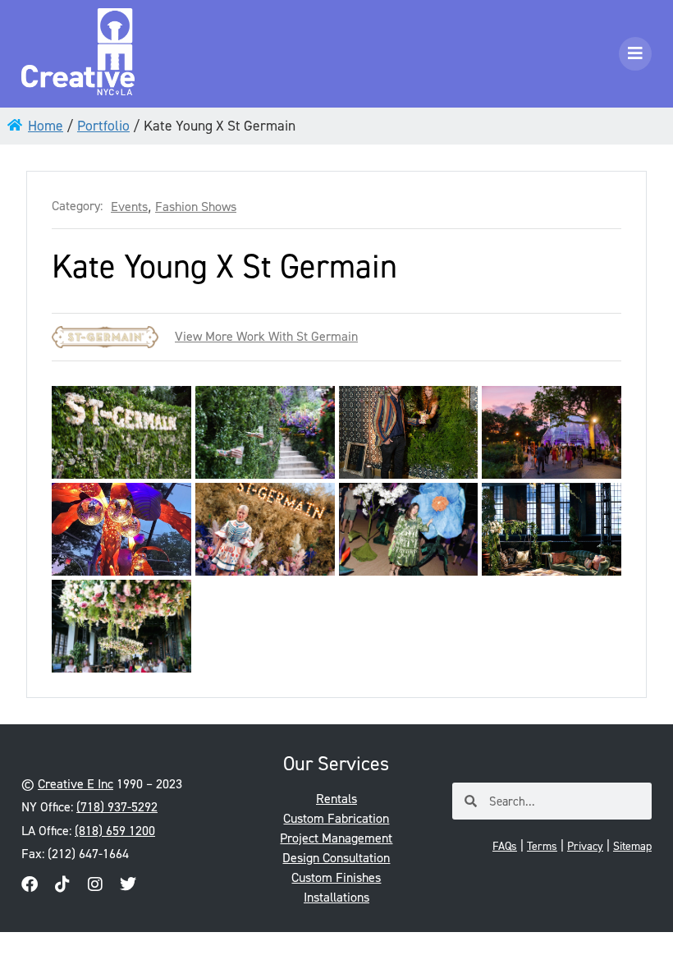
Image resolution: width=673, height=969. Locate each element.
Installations (336, 897)
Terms (542, 846)
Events (129, 207)
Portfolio (103, 125)
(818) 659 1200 (115, 830)
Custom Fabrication (336, 818)
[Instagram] (95, 884)
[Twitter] (128, 884)
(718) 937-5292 (117, 806)
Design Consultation (336, 857)
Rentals (336, 798)
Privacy (585, 846)
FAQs (504, 846)
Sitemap (632, 846)
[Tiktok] (62, 884)
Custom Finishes (336, 877)
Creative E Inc (75, 783)
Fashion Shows (195, 207)
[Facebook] (29, 884)
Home (45, 125)
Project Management (336, 838)
